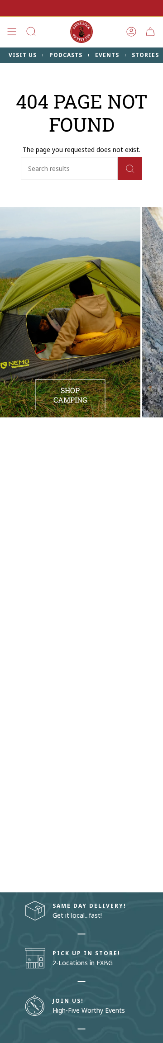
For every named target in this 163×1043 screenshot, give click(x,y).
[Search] (130, 168)
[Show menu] (12, 31)
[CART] (150, 31)
